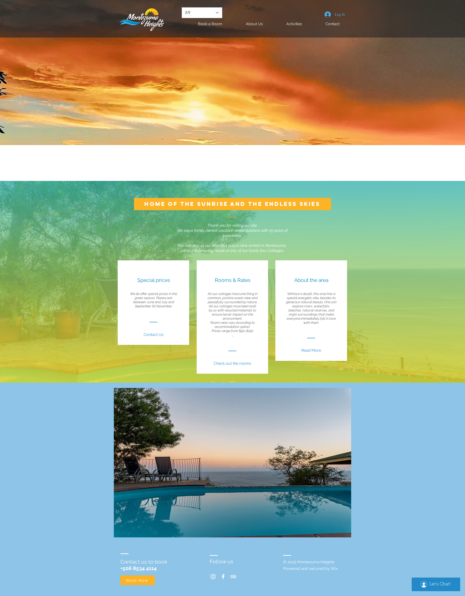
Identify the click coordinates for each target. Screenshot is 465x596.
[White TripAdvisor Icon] (233, 576)
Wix (334, 568)
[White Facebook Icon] (223, 576)
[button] (232, 462)
